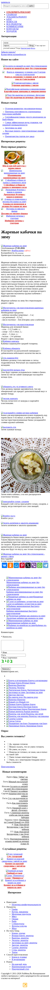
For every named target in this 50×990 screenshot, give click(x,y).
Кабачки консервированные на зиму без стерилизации (24, 593)
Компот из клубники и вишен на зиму (14, 886)
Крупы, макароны (20, 912)
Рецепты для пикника (38, 716)
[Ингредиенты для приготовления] (17, 324)
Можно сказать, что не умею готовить (26, 747)
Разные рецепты (31, 711)
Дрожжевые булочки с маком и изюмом (14, 195)
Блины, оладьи (18, 933)
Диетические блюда (36, 690)
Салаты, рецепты (19, 947)
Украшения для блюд (37, 723)
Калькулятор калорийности (13, 54)
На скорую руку (30, 697)
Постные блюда (30, 707)
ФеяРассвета (17, 250)
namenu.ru (5, 2)
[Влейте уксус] (8, 516)
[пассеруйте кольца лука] (13, 370)
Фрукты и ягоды (19, 926)
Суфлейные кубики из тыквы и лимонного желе (14, 186)
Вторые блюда (28, 683)
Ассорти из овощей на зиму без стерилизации (25, 68)
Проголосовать (8, 767)
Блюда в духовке (19, 957)
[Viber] (34, 565)
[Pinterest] (22, 565)
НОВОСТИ (11, 22)
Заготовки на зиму (13, 128)
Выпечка (21, 685)
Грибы (15, 909)
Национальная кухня (21, 966)
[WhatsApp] (39, 565)
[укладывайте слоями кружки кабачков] (19, 413)
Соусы (17, 721)
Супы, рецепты (19, 950)
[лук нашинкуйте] (9, 358)
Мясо (14, 916)
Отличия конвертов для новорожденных (23, 108)
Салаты (19, 719)
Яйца (14, 928)
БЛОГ (9, 19)
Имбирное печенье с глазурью (14, 222)
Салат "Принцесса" (14, 878)
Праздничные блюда (36, 709)
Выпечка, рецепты (20, 938)
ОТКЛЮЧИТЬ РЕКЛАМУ (18, 12)
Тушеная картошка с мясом (25, 85)
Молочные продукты (21, 914)
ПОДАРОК (11, 31)
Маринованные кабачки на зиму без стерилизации (22, 583)
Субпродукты (18, 924)
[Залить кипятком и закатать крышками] (20, 523)
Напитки (21, 699)
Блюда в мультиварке (37, 680)
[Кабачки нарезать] (10, 341)
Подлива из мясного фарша (14, 213)
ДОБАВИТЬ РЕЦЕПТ (16, 17)
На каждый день (19, 964)
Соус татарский (14, 856)
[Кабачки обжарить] (10, 348)
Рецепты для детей (34, 714)
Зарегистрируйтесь (28, 48)
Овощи (15, 919)
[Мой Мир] (16, 565)
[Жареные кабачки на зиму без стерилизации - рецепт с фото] (25, 556)
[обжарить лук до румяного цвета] (17, 386)
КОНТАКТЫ (12, 29)
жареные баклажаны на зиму (35, 561)
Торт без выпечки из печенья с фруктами (25, 97)
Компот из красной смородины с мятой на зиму (14, 865)
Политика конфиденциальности (26, 904)
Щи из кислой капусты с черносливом (14, 167)
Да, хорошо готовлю (18, 744)
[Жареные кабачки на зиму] (14, 246)
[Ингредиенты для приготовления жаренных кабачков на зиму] (25, 310)
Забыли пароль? (8, 52)
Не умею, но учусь (17, 749)
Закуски (20, 695)
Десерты (20, 688)
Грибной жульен (14, 873)
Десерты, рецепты (20, 940)
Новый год (24, 702)
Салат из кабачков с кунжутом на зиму (24, 604)
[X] (28, 565)
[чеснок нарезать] (9, 398)
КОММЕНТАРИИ (14, 26)
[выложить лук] (8, 427)
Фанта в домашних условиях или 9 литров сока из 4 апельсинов (25, 78)
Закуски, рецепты (20, 945)
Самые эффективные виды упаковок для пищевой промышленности (22, 123)
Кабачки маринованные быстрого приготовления (21, 612)
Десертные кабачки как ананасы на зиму (24, 618)
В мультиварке (18, 959)
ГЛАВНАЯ (11, 14)
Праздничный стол (20, 969)
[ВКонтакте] (4, 565)
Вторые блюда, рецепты (23, 935)
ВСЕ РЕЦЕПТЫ (13, 24)
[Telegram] (45, 565)
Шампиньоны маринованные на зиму (14, 176)
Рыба (14, 921)
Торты (14, 952)
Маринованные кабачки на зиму (21, 623)
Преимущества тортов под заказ (19, 136)
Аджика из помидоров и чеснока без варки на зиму (14, 205)
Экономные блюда (34, 726)
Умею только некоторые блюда (23, 757)
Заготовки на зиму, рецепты (24, 943)
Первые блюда (28, 704)
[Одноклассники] (10, 565)
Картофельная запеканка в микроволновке (25, 91)
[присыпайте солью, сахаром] (15, 501)
